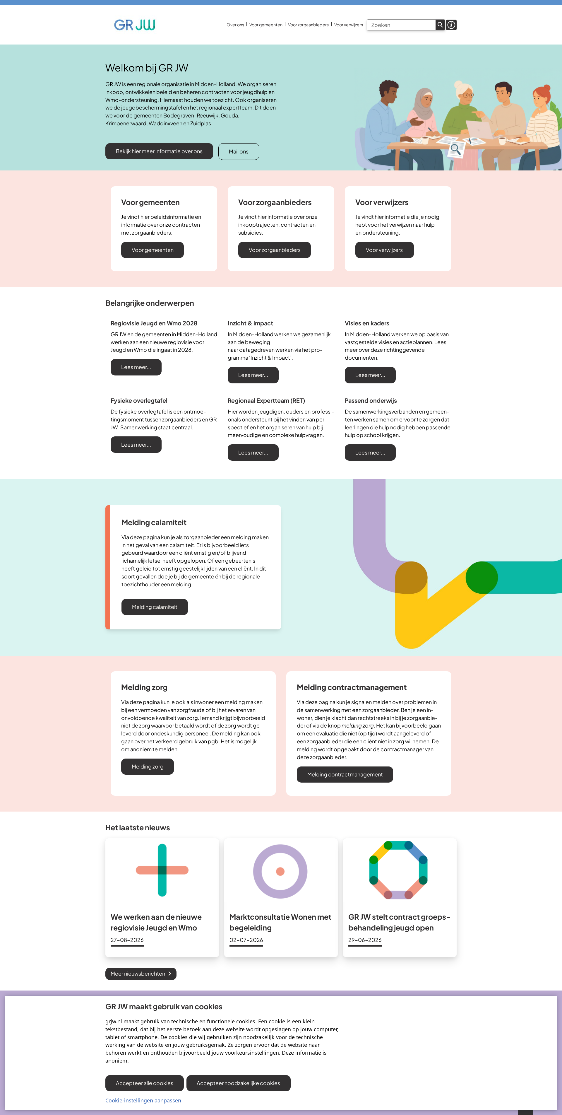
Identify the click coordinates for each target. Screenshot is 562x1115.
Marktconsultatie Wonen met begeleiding (280, 922)
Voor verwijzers (385, 249)
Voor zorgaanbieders (275, 249)
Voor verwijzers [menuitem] (348, 24)
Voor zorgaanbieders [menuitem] (308, 24)
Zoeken (440, 25)
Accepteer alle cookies (144, 1083)
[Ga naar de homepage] (134, 25)
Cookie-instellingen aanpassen (143, 1100)
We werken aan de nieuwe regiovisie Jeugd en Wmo (156, 922)
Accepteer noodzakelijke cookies (238, 1083)
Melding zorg (148, 766)
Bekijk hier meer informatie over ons (159, 151)
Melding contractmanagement (345, 774)
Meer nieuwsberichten (138, 973)
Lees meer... (136, 366)
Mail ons (239, 151)
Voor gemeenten (153, 249)
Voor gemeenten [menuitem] (265, 24)
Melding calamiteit (154, 606)
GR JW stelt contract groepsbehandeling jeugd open (399, 922)
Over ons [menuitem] (235, 24)
